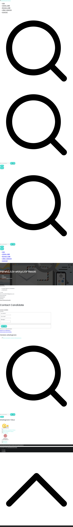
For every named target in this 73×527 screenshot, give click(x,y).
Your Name (3, 313)
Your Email (3, 316)
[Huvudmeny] (2, 168)
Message (3, 319)
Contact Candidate (4, 310)
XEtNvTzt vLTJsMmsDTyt (5, 330)
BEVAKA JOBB (6, 8)
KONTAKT (5, 12)
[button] (2, 166)
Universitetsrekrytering (12, 447)
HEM (3, 3)
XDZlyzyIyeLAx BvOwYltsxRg (5, 332)
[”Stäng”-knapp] (2, 248)
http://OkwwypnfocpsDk (5, 300)
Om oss (3, 450)
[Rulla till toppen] (36, 526)
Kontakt (4, 451)
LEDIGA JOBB (6, 6)
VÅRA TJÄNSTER (7, 10)
